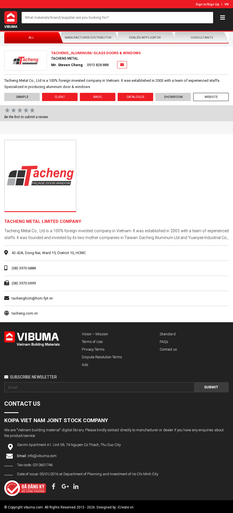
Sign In (201, 4)
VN (226, 4)
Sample (22, 97)
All (31, 37)
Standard (168, 334)
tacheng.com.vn (25, 313)
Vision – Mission (95, 334)
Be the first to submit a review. (26, 117)
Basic (97, 97)
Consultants (202, 37)
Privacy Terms (93, 349)
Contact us (168, 349)
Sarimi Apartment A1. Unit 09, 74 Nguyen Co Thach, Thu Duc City (69, 445)
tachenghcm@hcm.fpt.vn (32, 298)
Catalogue (135, 97)
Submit (211, 387)
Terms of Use (92, 342)
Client (60, 97)
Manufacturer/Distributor (88, 37)
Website (211, 97)
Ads (85, 365)
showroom (173, 97)
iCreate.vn (126, 507)
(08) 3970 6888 (24, 268)
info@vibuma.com (42, 456)
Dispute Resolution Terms (102, 357)
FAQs (164, 342)
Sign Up (213, 4)
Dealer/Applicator (145, 37)
